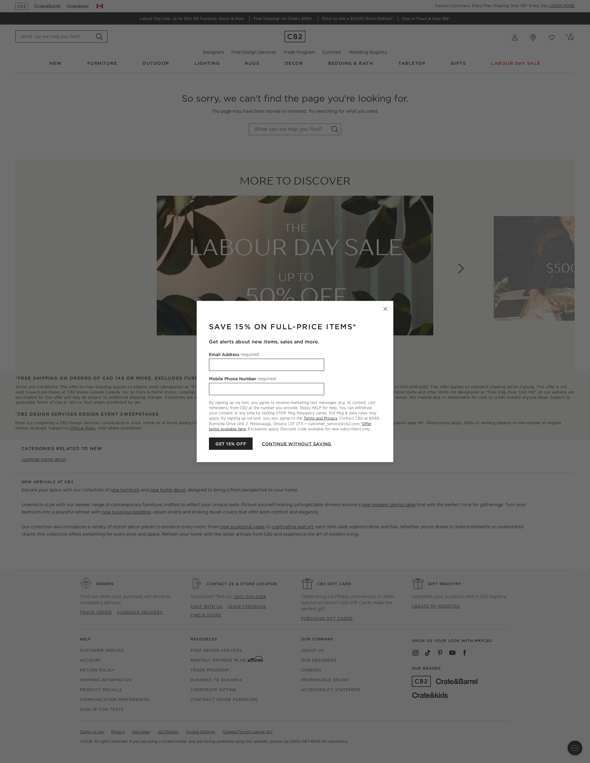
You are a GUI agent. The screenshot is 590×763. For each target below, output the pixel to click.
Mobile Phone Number (242, 378)
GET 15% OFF (230, 443)
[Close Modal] (385, 309)
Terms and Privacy (320, 418)
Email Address (234, 354)
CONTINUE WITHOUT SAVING (296, 443)
